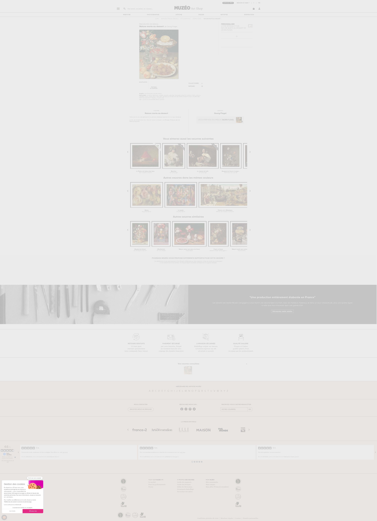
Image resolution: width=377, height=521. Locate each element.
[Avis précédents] (18, 452)
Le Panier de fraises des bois (145, 172)
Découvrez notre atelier (282, 311)
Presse (150, 487)
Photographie (153, 14)
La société (152, 482)
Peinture (127, 14)
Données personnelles (250, 518)
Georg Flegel (197, 18)
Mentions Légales (227, 518)
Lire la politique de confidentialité (12, 504)
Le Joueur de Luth (202, 172)
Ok (250, 409)
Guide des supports (184, 482)
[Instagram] (186, 410)
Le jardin (180, 211)
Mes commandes (212, 482)
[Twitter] (195, 410)
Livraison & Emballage (185, 489)
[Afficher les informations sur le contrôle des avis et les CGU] (15, 457)
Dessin (201, 14)
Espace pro (228, 3)
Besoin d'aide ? (243, 3)
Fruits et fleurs (218, 250)
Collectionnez (193, 83)
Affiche (179, 14)
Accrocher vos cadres (185, 491)
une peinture (144, 117)
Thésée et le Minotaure (225, 211)
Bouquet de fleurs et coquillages (231, 172)
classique (159, 117)
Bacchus (174, 172)
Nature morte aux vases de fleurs (189, 250)
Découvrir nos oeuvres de (216, 120)
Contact (238, 518)
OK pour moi (33, 511)
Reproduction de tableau (169, 18)
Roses (146, 211)
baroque (178, 117)
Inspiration (249, 14)
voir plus (65, 452)
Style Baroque (185, 18)
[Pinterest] (190, 410)
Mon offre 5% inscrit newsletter (217, 487)
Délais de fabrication (184, 487)
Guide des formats (184, 484)
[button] (4, 517)
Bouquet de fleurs (140, 250)
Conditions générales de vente (208, 518)
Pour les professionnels (156, 484)
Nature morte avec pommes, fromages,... (242, 250)
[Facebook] (182, 410)
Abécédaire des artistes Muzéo (188, 386)
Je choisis (12, 511)
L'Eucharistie (161, 250)
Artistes (224, 14)
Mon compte (210, 484)
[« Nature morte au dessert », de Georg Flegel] (188, 370)
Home (157, 18)
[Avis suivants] (375, 452)
